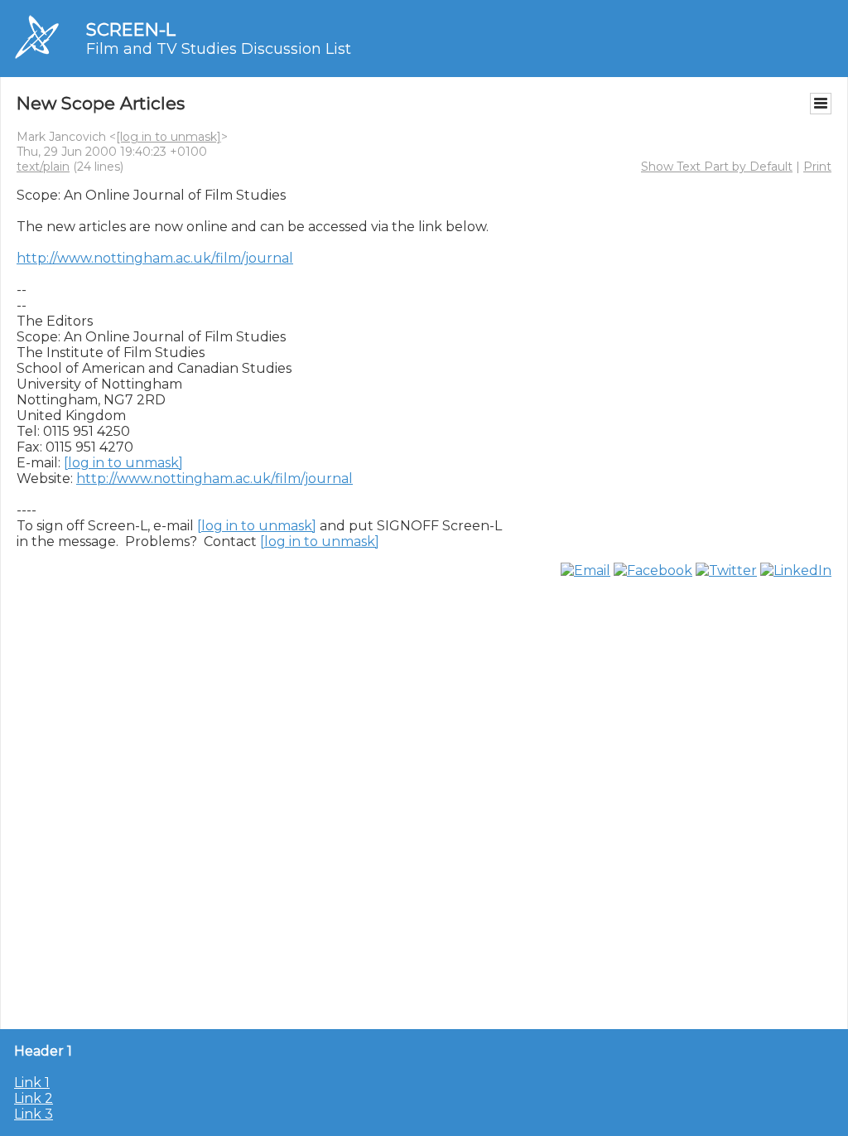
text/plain (43, 166)
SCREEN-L (131, 29)
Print (817, 166)
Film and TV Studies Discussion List (218, 49)
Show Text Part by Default (717, 166)
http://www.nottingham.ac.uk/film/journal (155, 258)
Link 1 (32, 1082)
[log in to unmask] (168, 136)
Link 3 (33, 1114)
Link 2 (33, 1098)
